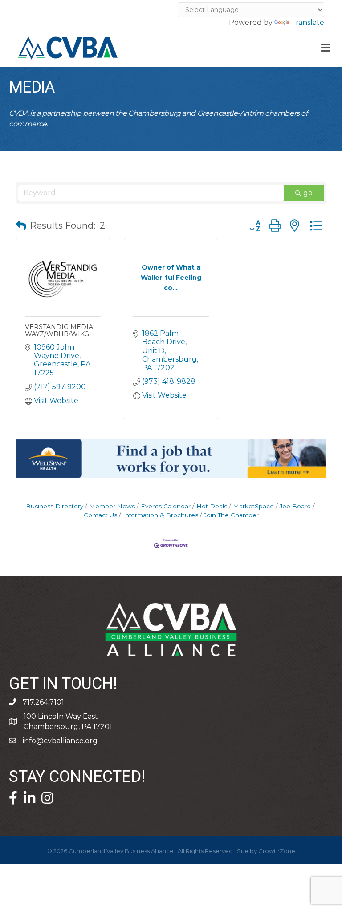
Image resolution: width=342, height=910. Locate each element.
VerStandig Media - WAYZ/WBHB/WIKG (61, 330)
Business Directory (54, 506)
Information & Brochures (160, 515)
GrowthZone (276, 850)
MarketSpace (253, 506)
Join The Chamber (231, 515)
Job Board (295, 506)
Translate (307, 22)
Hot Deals (211, 506)
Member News (112, 506)
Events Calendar (166, 506)
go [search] (308, 193)
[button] (21, 225)
